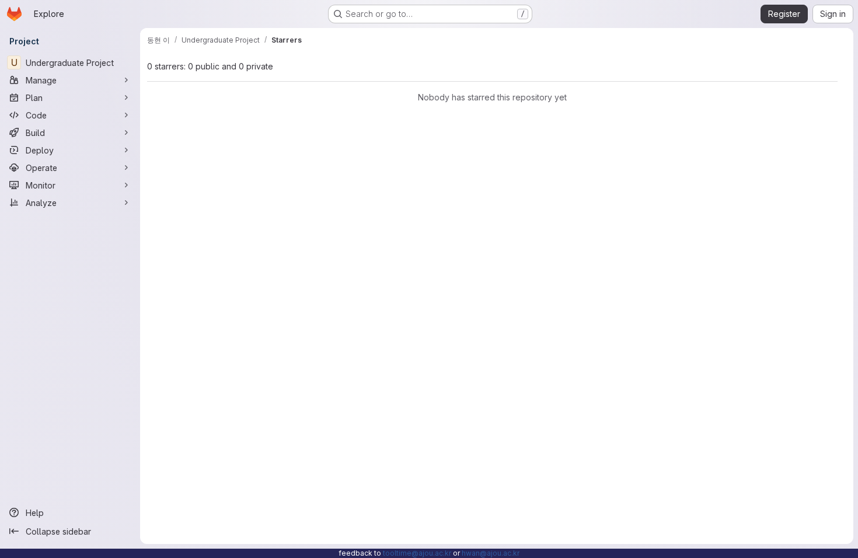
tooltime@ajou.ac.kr (417, 553)
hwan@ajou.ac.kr (490, 553)
